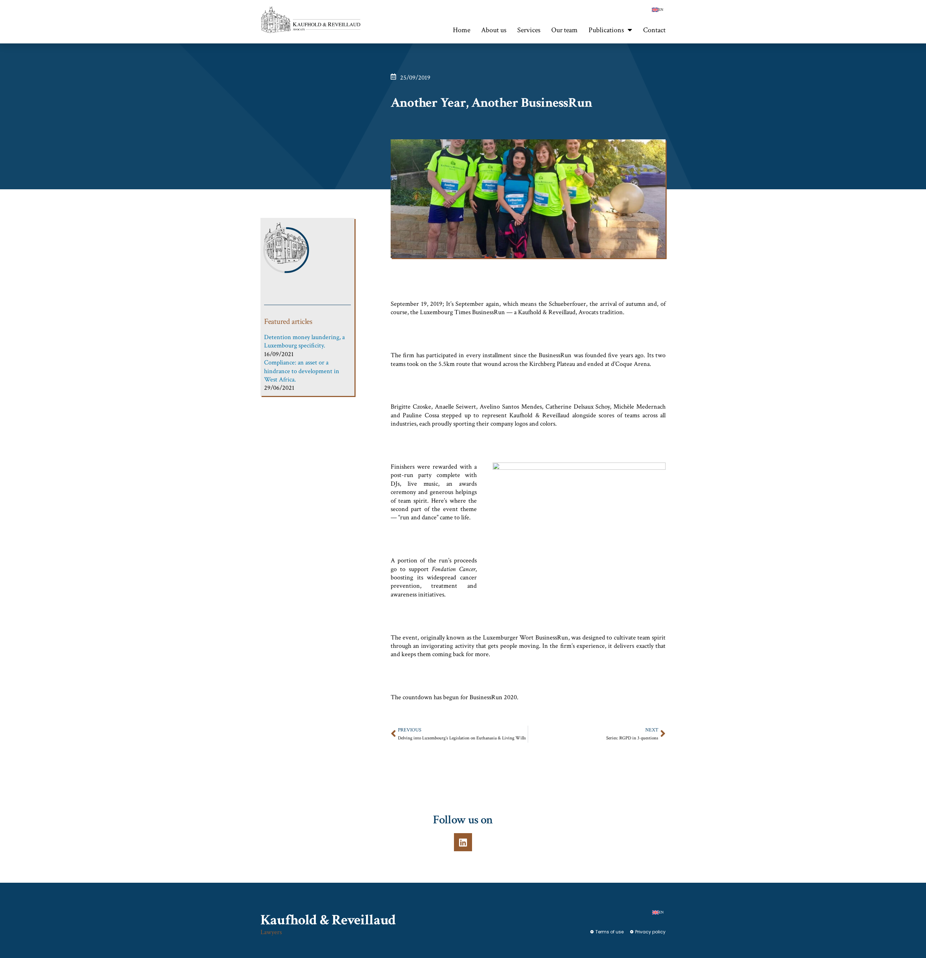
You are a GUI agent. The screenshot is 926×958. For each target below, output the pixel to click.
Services (528, 30)
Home (461, 30)
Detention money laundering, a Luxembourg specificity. (304, 341)
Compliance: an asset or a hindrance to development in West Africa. (301, 371)
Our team (564, 30)
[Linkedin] (463, 842)
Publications (606, 30)
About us (493, 30)
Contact (654, 30)
